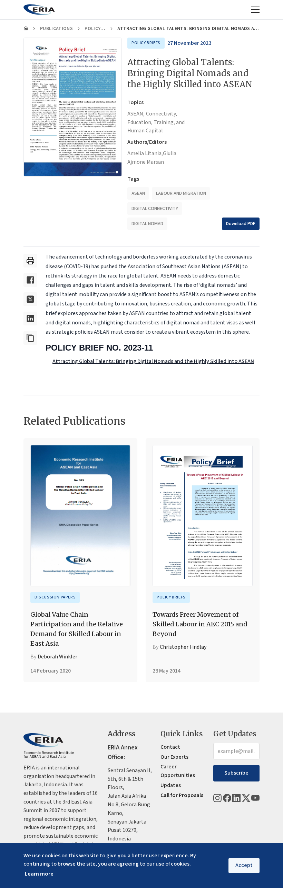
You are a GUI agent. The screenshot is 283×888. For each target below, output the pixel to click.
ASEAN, (136, 114)
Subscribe (236, 773)
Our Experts (174, 757)
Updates (170, 785)
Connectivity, (161, 114)
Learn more (39, 874)
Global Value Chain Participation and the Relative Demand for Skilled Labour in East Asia (76, 628)
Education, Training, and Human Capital (156, 127)
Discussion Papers (55, 597)
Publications (56, 28)
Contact (170, 747)
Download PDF (240, 223)
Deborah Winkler (57, 656)
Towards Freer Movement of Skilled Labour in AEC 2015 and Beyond (200, 624)
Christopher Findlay (183, 647)
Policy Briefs (95, 28)
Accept (244, 865)
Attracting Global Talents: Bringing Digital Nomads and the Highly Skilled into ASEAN (153, 361)
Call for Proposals (181, 795)
